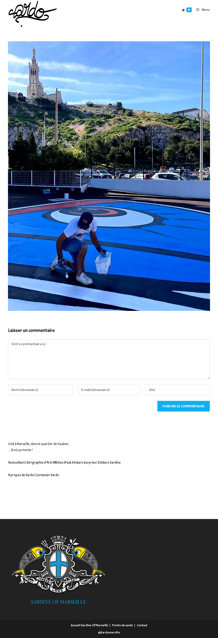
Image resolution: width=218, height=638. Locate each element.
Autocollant (16, 462)
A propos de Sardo (21, 475)
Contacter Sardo (47, 475)
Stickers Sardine (109, 462)
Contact (142, 625)
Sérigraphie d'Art (39, 462)
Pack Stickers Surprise (80, 462)
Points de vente (122, 625)
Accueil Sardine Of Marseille (89, 625)
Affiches (58, 462)
